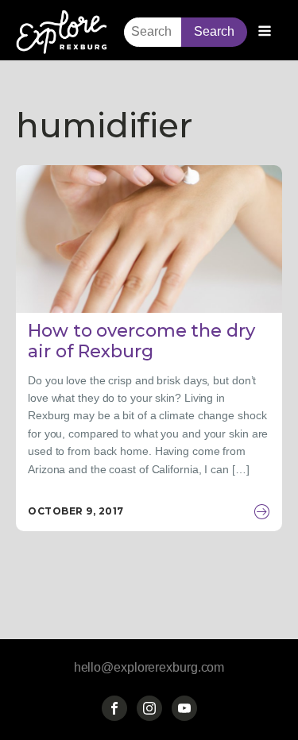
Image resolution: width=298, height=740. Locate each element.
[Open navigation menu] (264, 32)
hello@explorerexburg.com (149, 667)
